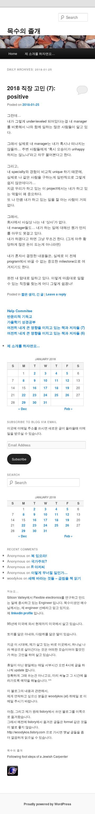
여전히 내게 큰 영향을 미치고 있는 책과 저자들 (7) (46, 327)
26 (67, 395)
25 (56, 395)
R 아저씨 (38, 566)
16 (34, 387)
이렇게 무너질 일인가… (49, 572)
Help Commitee (19, 310)
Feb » (68, 408)
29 (24, 402)
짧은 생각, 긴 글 (32, 294)
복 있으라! (39, 555)
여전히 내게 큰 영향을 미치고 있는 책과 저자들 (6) (46, 333)
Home (12, 53)
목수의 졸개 (24, 30)
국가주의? (39, 561)
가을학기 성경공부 (21, 321)
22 (24, 395)
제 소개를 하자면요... (23, 345)
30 (34, 402)
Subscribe (19, 459)
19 (67, 387)
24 (45, 395)
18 (56, 387)
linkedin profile (22, 613)
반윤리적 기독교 (19, 316)
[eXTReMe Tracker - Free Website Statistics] (12, 774)
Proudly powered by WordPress (47, 804)
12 (67, 380)
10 (45, 380)
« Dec (22, 408)
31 (45, 402)
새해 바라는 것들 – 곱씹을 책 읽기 (54, 578)
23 (34, 395)
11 (56, 380)
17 (45, 387)
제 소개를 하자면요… (40, 53)
